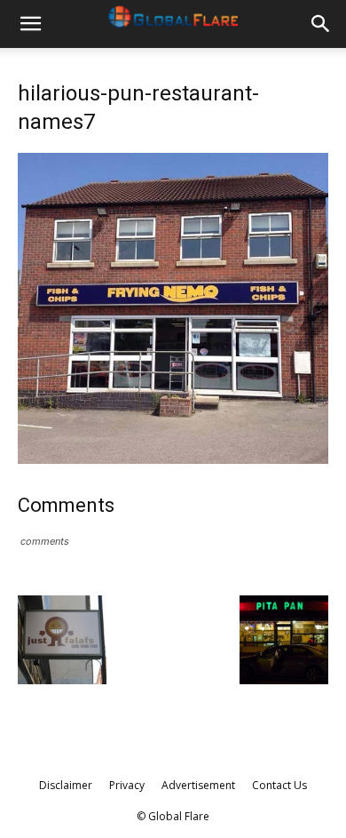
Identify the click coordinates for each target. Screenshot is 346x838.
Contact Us (279, 785)
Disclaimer (65, 785)
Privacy (127, 785)
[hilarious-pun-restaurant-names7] (173, 459)
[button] (30, 24)
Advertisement (198, 785)
